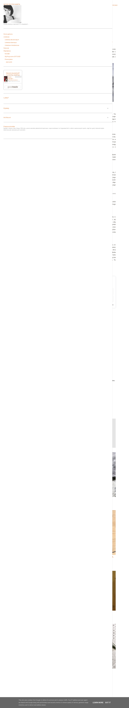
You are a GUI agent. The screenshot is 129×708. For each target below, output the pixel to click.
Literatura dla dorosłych (12, 39)
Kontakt (7, 54)
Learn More (98, 703)
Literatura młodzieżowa (12, 45)
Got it (108, 703)
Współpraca (7, 51)
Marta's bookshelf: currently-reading (13, 74)
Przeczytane (9, 59)
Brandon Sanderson (13, 80)
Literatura (6, 37)
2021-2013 (9, 62)
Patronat (6, 48)
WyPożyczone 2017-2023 (12, 56)
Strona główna (8, 34)
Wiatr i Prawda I (10, 77)
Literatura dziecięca (10, 42)
